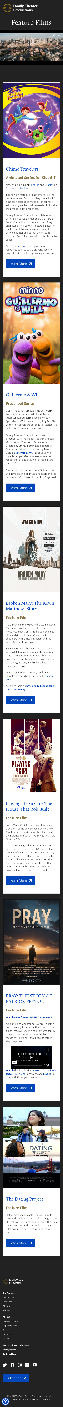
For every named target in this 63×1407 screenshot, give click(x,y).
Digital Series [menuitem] (8, 1306)
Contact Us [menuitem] (7, 1334)
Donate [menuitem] (6, 1339)
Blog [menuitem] (5, 1330)
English (35, 185)
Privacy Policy (50, 1396)
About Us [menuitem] (7, 1317)
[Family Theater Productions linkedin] (27, 1366)
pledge (47, 1074)
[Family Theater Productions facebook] (12, 1366)
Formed (10, 188)
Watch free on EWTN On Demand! (29, 1017)
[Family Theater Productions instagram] (20, 1366)
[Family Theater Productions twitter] (5, 1366)
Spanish (49, 185)
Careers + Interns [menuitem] (10, 1321)
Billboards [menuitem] (7, 1310)
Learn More (18, 264)
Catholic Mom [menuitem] (9, 1354)
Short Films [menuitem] (7, 1302)
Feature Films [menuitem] (8, 1297)
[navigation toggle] (58, 8)
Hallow (24, 188)
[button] (5, 1402)
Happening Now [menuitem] (10, 1326)
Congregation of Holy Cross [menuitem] (16, 1345)
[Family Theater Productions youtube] (35, 1366)
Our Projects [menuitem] (9, 1293)
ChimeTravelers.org (24, 246)
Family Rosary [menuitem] (9, 1349)
